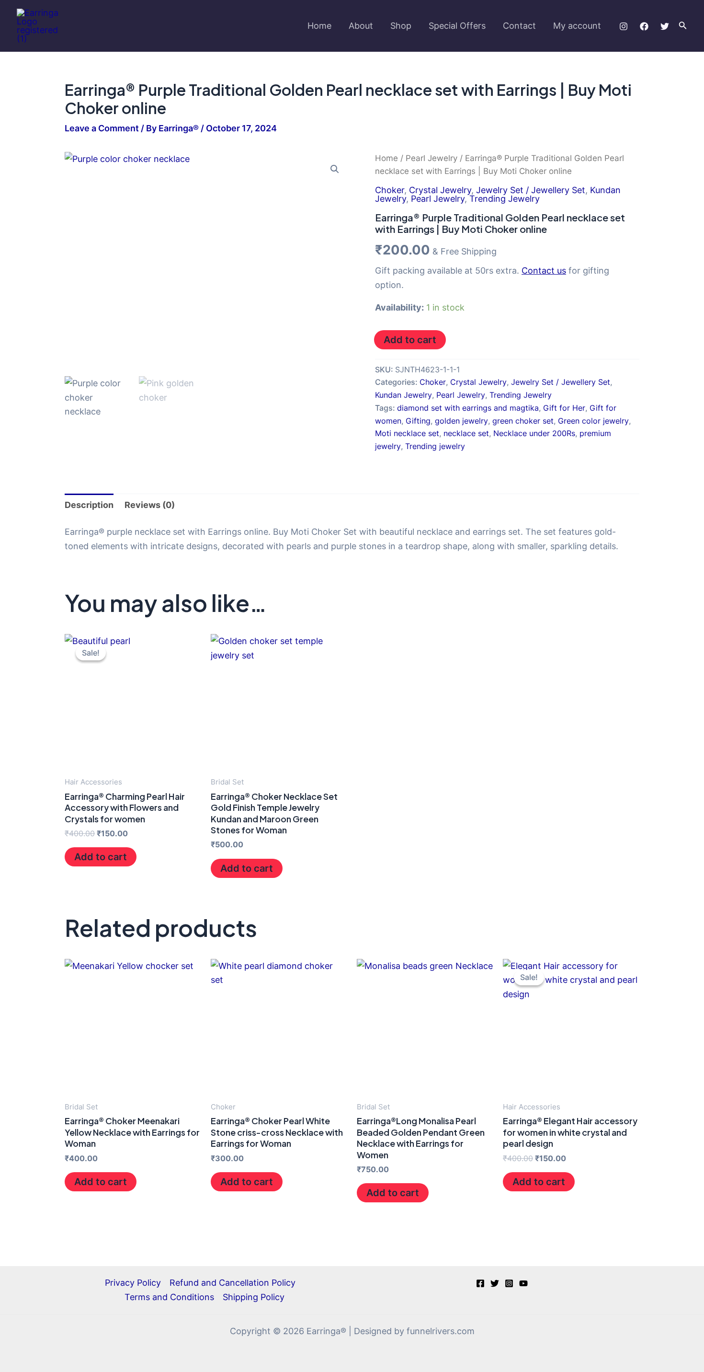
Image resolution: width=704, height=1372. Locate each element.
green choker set (523, 421)
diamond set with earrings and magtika (468, 408)
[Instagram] (623, 26)
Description (89, 505)
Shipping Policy (253, 1297)
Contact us (544, 270)
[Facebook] (644, 26)
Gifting (418, 421)
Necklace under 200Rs (534, 433)
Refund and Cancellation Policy (232, 1283)
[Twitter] (664, 26)
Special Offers (457, 26)
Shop (400, 26)
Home (319, 26)
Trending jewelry (435, 446)
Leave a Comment (102, 128)
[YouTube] (523, 1283)
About (361, 26)
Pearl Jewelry (431, 158)
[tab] (89, 505)
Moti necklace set (407, 433)
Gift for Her (564, 408)
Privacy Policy (133, 1283)
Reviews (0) (150, 505)
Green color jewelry (593, 421)
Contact (519, 26)
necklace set (466, 433)
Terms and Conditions (169, 1297)
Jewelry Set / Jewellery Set (530, 190)
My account (577, 26)
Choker (389, 190)
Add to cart (410, 340)
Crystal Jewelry (440, 190)
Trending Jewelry (504, 199)
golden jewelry (461, 421)
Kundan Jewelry (403, 395)
